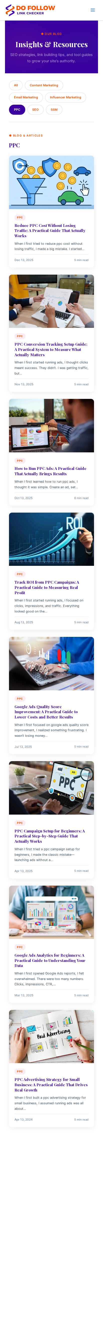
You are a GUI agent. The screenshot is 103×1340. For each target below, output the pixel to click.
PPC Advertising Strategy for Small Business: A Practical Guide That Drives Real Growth (51, 1084)
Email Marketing (26, 97)
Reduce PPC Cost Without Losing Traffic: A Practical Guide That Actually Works (50, 230)
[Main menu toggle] (93, 10)
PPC (17, 109)
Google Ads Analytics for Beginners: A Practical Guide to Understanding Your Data (50, 960)
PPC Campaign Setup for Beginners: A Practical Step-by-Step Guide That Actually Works (49, 836)
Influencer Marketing (65, 97)
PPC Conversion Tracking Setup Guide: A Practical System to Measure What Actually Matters (50, 349)
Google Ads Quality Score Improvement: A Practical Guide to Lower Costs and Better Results (46, 711)
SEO (35, 109)
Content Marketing (44, 85)
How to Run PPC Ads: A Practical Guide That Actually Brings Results (50, 471)
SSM (54, 109)
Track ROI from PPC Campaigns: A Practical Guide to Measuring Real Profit (46, 587)
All (16, 85)
